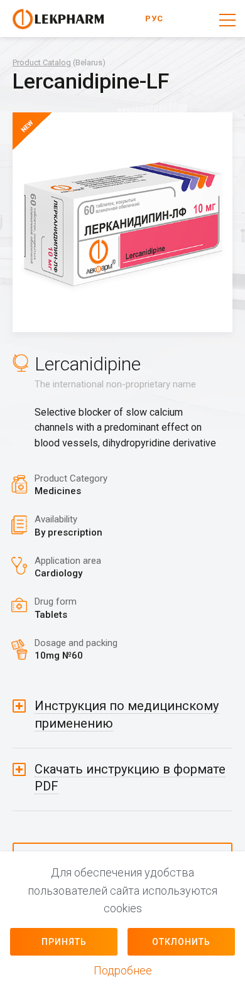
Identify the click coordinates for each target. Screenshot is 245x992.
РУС (154, 18)
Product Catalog (42, 62)
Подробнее (123, 970)
